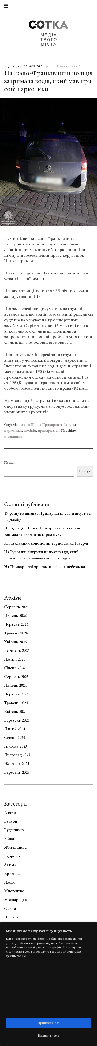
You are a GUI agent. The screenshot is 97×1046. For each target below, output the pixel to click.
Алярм (10, 813)
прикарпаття (49, 431)
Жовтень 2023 (16, 764)
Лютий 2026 (14, 659)
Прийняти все (48, 1023)
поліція (30, 431)
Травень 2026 (16, 633)
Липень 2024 (15, 686)
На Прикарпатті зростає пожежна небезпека (44, 567)
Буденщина (14, 830)
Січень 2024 (14, 738)
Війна (9, 839)
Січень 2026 (14, 668)
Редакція (12, 66)
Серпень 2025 (16, 677)
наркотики (13, 431)
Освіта (10, 909)
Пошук (9, 463)
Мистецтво (14, 891)
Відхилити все (48, 1036)
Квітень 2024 (15, 712)
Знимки (11, 865)
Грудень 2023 (15, 746)
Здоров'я (12, 856)
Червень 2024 (16, 694)
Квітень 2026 (15, 642)
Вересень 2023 (16, 773)
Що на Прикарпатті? (61, 66)
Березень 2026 (16, 651)
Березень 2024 (16, 721)
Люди (9, 883)
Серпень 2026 (16, 607)
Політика (12, 917)
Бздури (10, 821)
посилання (13, 437)
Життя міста (15, 848)
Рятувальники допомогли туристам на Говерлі (46, 544)
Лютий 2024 (14, 729)
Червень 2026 (16, 625)
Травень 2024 (16, 703)
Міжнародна (15, 900)
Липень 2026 (15, 616)
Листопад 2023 (17, 755)
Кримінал (13, 874)
